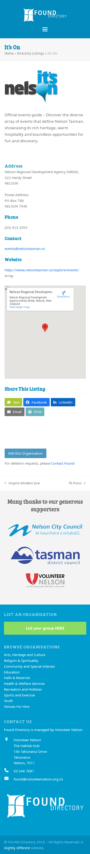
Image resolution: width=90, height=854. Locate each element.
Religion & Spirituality (21, 660)
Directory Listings (30, 53)
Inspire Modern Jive (22, 483)
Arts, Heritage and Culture (24, 654)
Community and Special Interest (29, 666)
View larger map (19, 307)
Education (12, 672)
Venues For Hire (16, 706)
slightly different (17, 847)
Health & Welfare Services (24, 683)
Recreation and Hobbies (23, 689)
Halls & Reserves (17, 677)
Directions (63, 296)
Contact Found (62, 463)
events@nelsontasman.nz (25, 248)
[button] (45, 29)
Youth (8, 700)
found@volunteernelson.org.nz (38, 779)
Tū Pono (75, 483)
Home (9, 53)
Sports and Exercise (19, 695)
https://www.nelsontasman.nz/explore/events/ (42, 270)
